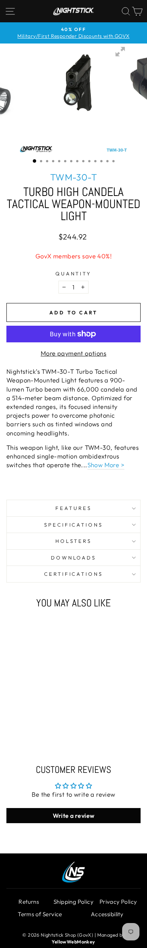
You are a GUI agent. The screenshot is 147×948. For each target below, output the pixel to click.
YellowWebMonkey (73, 942)
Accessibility (107, 914)
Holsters (73, 541)
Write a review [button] (74, 815)
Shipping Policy (73, 901)
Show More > (106, 465)
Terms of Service (40, 914)
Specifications (73, 525)
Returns (28, 901)
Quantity (73, 273)
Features (73, 508)
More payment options (73, 353)
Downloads (73, 558)
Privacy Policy (118, 901)
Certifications (73, 574)
